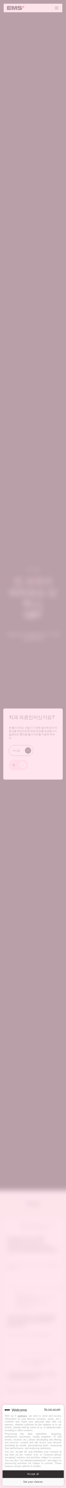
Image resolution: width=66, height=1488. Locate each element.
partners (22, 1415)
